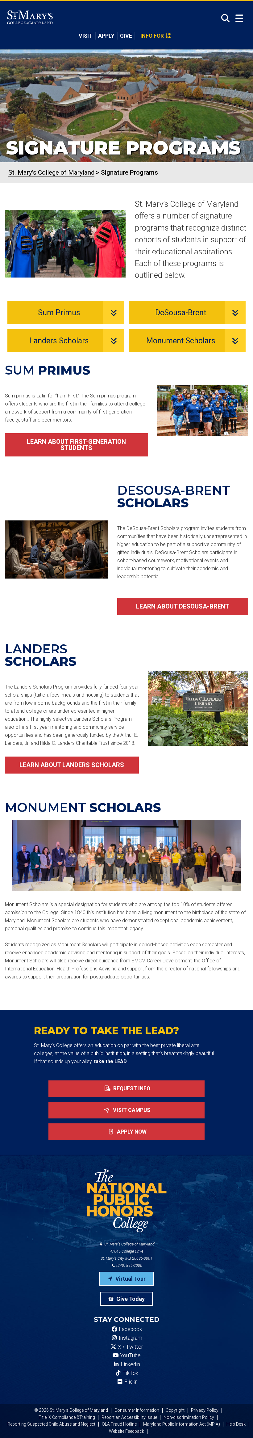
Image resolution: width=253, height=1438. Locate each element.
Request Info (131, 1088)
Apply (106, 36)
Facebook (130, 1329)
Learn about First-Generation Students (76, 445)
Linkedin (129, 1364)
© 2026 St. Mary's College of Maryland (71, 1410)
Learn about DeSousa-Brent (182, 606)
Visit (86, 36)
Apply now (131, 1132)
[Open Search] (223, 18)
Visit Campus (131, 1110)
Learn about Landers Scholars (71, 765)
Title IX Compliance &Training (67, 1417)
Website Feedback (126, 1431)
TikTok (129, 1373)
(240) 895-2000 (128, 1265)
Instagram (130, 1338)
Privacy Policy (204, 1410)
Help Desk (236, 1424)
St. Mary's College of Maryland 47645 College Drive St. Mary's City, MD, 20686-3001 (128, 1251)
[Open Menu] (239, 18)
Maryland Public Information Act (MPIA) (181, 1424)
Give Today (130, 1299)
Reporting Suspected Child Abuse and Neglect (51, 1424)
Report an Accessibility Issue (129, 1417)
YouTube (130, 1355)
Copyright (175, 1410)
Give (126, 36)
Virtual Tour (130, 1278)
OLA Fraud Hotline (119, 1424)
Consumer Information (136, 1410)
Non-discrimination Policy (189, 1417)
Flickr (130, 1382)
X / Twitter (130, 1347)
